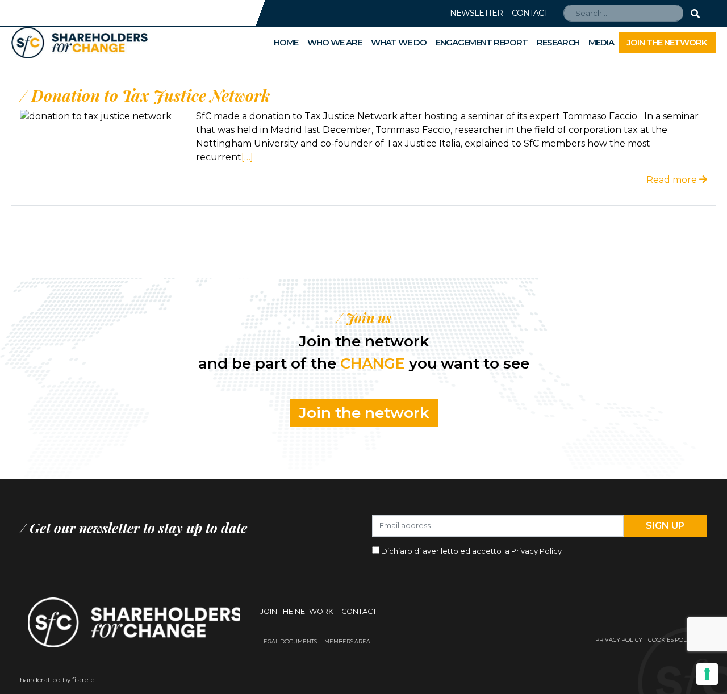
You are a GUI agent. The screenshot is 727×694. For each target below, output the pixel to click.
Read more (672, 179)
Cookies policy (672, 640)
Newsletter (476, 13)
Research (558, 42)
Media (601, 42)
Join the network (667, 42)
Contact (530, 13)
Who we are (334, 42)
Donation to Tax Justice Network (150, 95)
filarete (83, 679)
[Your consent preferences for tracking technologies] (707, 674)
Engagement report (482, 42)
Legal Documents (288, 641)
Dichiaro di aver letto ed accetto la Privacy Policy (471, 550)
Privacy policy (618, 640)
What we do (399, 42)
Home (286, 42)
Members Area (347, 641)
